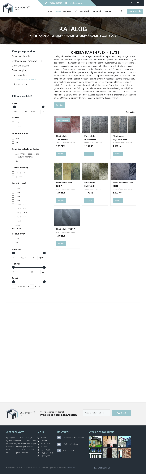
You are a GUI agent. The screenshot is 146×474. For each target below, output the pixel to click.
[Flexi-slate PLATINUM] (95, 124)
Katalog (58, 11)
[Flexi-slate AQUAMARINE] (123, 124)
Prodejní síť (95, 11)
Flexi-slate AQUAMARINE (120, 138)
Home (50, 11)
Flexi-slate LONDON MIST (123, 184)
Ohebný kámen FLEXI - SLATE (65, 142)
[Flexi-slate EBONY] (67, 217)
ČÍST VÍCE (59, 105)
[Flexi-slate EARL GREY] (67, 171)
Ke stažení (84, 11)
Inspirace (67, 11)
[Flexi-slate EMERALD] (95, 171)
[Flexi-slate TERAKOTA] (67, 124)
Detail (61, 153)
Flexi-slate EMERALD (89, 184)
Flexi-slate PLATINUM (90, 138)
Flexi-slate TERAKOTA (62, 138)
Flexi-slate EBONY (65, 229)
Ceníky (75, 11)
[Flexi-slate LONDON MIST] (123, 171)
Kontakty (109, 11)
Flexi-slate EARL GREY (64, 184)
